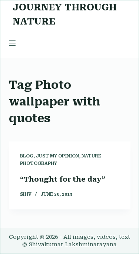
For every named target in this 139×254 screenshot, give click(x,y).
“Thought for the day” (62, 179)
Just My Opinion (57, 156)
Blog (26, 156)
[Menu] (12, 43)
